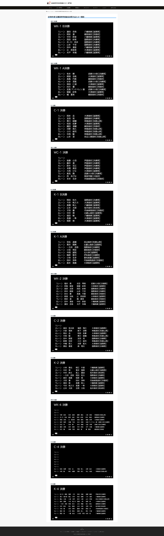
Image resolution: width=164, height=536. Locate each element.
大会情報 (68, 7)
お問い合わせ (113, 7)
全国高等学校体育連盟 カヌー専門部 (83, 534)
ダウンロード (86, 7)
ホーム (50, 7)
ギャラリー (95, 7)
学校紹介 (77, 7)
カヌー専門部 (59, 7)
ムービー (104, 7)
